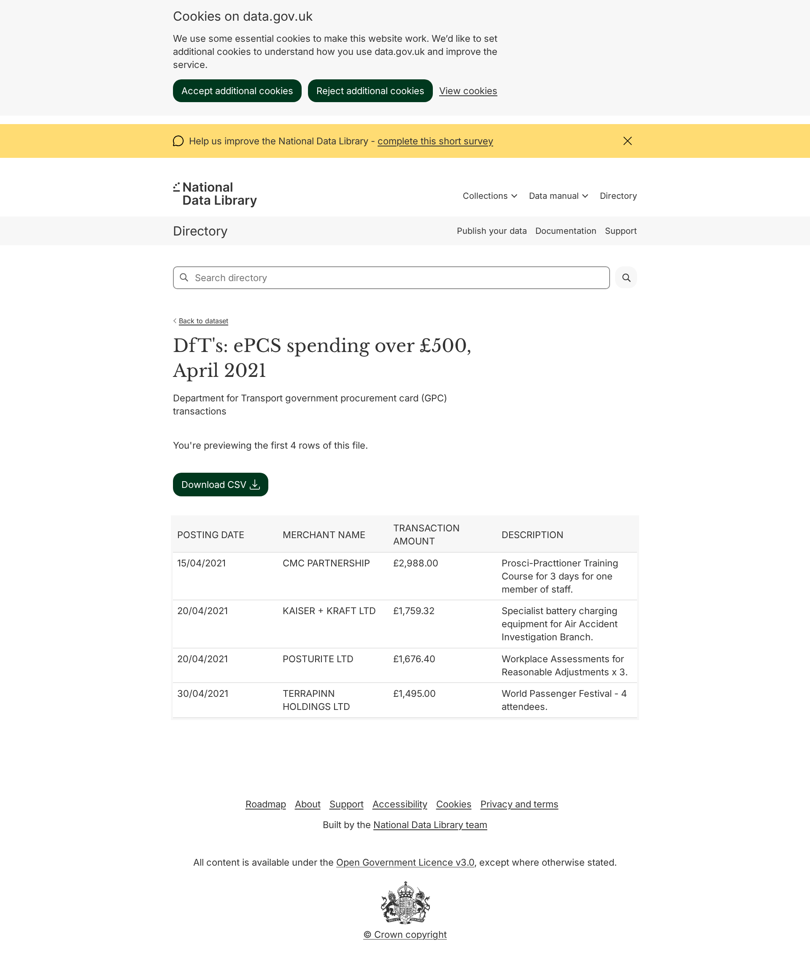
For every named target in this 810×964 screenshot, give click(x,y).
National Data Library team (430, 824)
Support (621, 231)
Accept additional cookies (237, 90)
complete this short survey (435, 140)
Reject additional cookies (370, 90)
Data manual (554, 196)
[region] (405, 617)
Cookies (454, 804)
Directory (618, 196)
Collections (485, 196)
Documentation (566, 231)
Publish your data (492, 231)
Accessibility (400, 804)
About (308, 804)
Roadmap (266, 804)
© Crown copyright (405, 934)
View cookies (468, 90)
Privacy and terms (520, 804)
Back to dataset (203, 321)
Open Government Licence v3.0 (405, 862)
